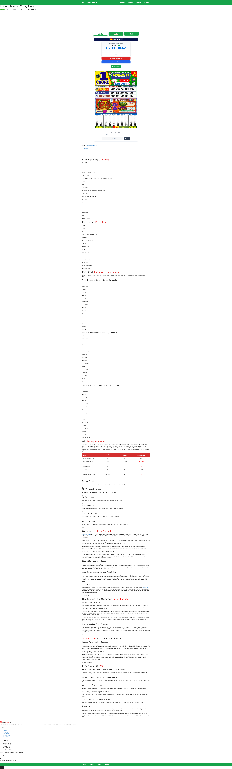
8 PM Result (138, 2)
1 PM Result (122, 2)
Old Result (146, 2)
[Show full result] (116, 54)
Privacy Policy (6, 733)
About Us (5, 732)
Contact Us (6, 730)
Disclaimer (5, 736)
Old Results (85, 148)
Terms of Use (6, 735)
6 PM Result (130, 2)
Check (126, 138)
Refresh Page (117, 61)
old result (145, 587)
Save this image (117, 66)
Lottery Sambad (90, 2)
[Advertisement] (116, 20)
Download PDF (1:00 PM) (116, 58)
